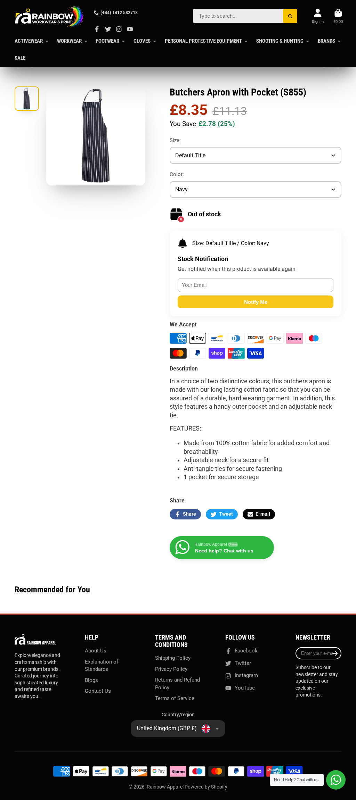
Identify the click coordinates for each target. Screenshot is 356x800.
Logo (49, 16)
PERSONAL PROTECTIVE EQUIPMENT (203, 41)
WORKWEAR (69, 41)
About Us (95, 651)
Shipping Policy (173, 658)
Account (318, 16)
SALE (20, 58)
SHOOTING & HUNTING (280, 41)
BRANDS (326, 41)
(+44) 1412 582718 (119, 12)
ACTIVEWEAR (29, 41)
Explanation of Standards (101, 666)
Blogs (91, 680)
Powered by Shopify (206, 787)
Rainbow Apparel (166, 787)
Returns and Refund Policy (177, 684)
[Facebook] (97, 29)
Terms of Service (174, 698)
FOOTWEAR (107, 41)
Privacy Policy (171, 669)
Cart (338, 16)
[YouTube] (130, 29)
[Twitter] (108, 29)
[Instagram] (119, 29)
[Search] (290, 16)
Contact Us (98, 691)
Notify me (255, 302)
